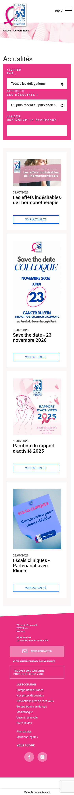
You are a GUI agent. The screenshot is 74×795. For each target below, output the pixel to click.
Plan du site (24, 731)
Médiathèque (25, 712)
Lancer (33, 118)
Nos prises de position (30, 695)
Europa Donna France (30, 690)
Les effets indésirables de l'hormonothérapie (37, 199)
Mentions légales (27, 737)
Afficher (22, 93)
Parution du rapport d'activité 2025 (34, 448)
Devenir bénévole (27, 717)
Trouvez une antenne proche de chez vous (29, 672)
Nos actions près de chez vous (35, 701)
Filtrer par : (14, 71)
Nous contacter (41, 651)
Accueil (7, 30)
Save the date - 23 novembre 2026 (32, 337)
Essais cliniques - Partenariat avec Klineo (31, 565)
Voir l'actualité (35, 219)
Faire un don (24, 723)
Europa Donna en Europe (32, 706)
